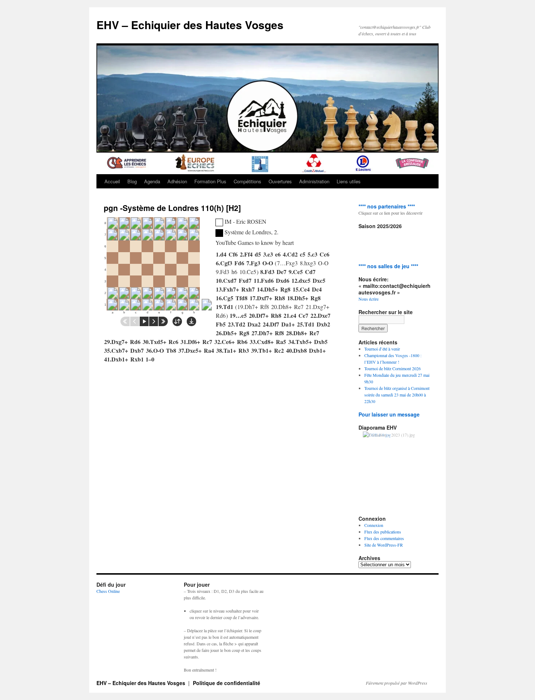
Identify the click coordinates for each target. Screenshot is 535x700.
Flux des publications (382, 532)
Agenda (152, 181)
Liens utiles (349, 181)
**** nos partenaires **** (386, 206)
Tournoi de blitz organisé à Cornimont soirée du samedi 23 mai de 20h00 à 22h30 (396, 394)
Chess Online (108, 591)
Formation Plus (210, 181)
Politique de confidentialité (226, 683)
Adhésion (177, 181)
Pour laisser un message (389, 414)
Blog (132, 181)
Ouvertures (280, 181)
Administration (314, 181)
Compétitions (247, 181)
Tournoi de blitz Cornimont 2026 (392, 368)
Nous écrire (368, 299)
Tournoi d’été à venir (382, 349)
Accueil (112, 181)
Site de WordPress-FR (383, 545)
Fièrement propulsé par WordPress (396, 683)
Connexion (373, 525)
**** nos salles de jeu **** (388, 266)
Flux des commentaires (384, 538)
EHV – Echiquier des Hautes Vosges (190, 24)
